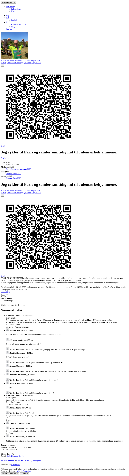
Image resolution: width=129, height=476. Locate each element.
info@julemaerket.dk (15, 456)
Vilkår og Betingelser (33, 460)
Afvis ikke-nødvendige (10, 474)
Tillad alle (24, 474)
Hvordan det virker (18, 24)
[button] (7, 18)
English (14, 20)
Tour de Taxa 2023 (13, 174)
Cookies (19, 460)
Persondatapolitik (8, 460)
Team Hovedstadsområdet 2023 (18, 169)
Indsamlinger (16, 9)
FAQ (13, 27)
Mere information (24, 471)
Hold (13, 11)
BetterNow (15, 465)
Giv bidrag (5, 158)
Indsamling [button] (10, 7)
